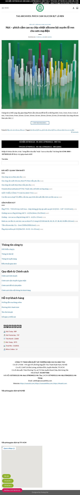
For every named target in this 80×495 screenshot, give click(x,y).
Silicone (48, 24)
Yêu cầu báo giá (7, 312)
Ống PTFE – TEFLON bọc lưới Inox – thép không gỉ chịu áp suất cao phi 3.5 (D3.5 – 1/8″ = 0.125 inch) (37, 209)
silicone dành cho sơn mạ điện (65, 130)
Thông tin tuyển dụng (9, 259)
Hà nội (6, 476)
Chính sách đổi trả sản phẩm (11, 285)
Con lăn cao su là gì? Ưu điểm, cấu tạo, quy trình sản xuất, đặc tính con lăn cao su (30, 197)
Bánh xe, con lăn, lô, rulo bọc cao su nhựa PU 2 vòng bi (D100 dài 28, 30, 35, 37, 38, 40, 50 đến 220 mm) (38, 221)
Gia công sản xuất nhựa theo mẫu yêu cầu (16, 185)
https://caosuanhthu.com (44, 383)
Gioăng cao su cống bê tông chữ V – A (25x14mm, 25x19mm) (23, 213)
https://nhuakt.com (60, 383)
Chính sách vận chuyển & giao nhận (14, 281)
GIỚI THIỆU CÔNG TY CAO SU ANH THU (18, 193)
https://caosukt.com (27, 383)
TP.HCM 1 (8, 481)
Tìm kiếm (5, 159)
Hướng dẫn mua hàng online (12, 302)
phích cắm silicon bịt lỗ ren (49, 130)
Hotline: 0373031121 (12, 490)
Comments (74, 132)
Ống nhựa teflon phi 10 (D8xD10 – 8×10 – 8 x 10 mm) (20, 229)
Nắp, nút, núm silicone (36, 24)
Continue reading (40, 123)
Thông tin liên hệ (7, 254)
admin (50, 37)
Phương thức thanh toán (10, 307)
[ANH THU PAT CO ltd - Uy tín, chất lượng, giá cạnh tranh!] (40, 8)
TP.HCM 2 (8, 485)
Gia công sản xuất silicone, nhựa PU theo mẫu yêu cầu (21, 181)
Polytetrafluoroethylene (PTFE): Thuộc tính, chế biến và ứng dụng (25, 189)
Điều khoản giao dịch (9, 264)
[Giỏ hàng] (77, 8)
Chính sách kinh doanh (9, 276)
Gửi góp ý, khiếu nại (9, 317)
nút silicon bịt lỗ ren (35, 130)
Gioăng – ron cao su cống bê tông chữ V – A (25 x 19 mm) (22, 217)
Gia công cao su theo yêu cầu (12, 177)
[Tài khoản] (73, 8)
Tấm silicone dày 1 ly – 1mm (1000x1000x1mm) (19, 225)
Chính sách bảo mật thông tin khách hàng (16, 290)
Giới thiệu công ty (8, 249)
